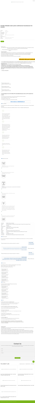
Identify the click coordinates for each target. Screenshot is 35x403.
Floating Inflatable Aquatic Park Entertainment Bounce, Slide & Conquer (8, 386)
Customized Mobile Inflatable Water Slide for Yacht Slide (26, 385)
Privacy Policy (14, 401)
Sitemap (11, 401)
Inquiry (2, 41)
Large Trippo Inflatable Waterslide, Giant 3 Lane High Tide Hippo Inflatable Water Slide (8, 374)
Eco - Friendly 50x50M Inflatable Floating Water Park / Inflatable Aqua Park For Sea (8, 397)
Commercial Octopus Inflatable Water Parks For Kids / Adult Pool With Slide (25, 374)
